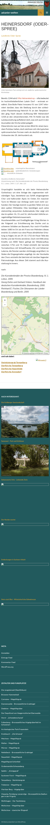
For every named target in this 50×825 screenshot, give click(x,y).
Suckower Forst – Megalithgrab (13, 775)
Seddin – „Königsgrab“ (10, 771)
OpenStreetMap (29, 353)
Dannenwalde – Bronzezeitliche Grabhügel (18, 704)
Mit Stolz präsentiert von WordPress (13, 822)
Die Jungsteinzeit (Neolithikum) (13, 690)
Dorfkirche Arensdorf (11, 371)
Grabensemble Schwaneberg (12, 766)
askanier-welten (9, 12)
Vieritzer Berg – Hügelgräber (12, 789)
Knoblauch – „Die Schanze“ (12, 734)
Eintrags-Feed (6, 658)
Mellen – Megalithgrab (10, 743)
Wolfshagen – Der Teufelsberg (13, 801)
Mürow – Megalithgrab (10, 748)
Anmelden (5, 653)
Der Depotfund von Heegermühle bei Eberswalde (20, 713)
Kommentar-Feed (8, 662)
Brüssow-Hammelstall (10, 695)
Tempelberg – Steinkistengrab (13, 780)
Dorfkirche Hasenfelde (11, 368)
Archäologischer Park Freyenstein (14, 729)
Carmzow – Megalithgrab (11, 699)
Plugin (46, 353)
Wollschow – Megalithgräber (12, 805)
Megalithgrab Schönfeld (10, 762)
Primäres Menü (47, 13)
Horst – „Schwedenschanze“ (12, 718)
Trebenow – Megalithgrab (11, 785)
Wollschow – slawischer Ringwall (14, 810)
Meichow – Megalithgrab (11, 738)
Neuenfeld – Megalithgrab (11, 757)
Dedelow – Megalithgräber (12, 708)
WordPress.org (7, 667)
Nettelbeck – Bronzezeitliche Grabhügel (17, 752)
